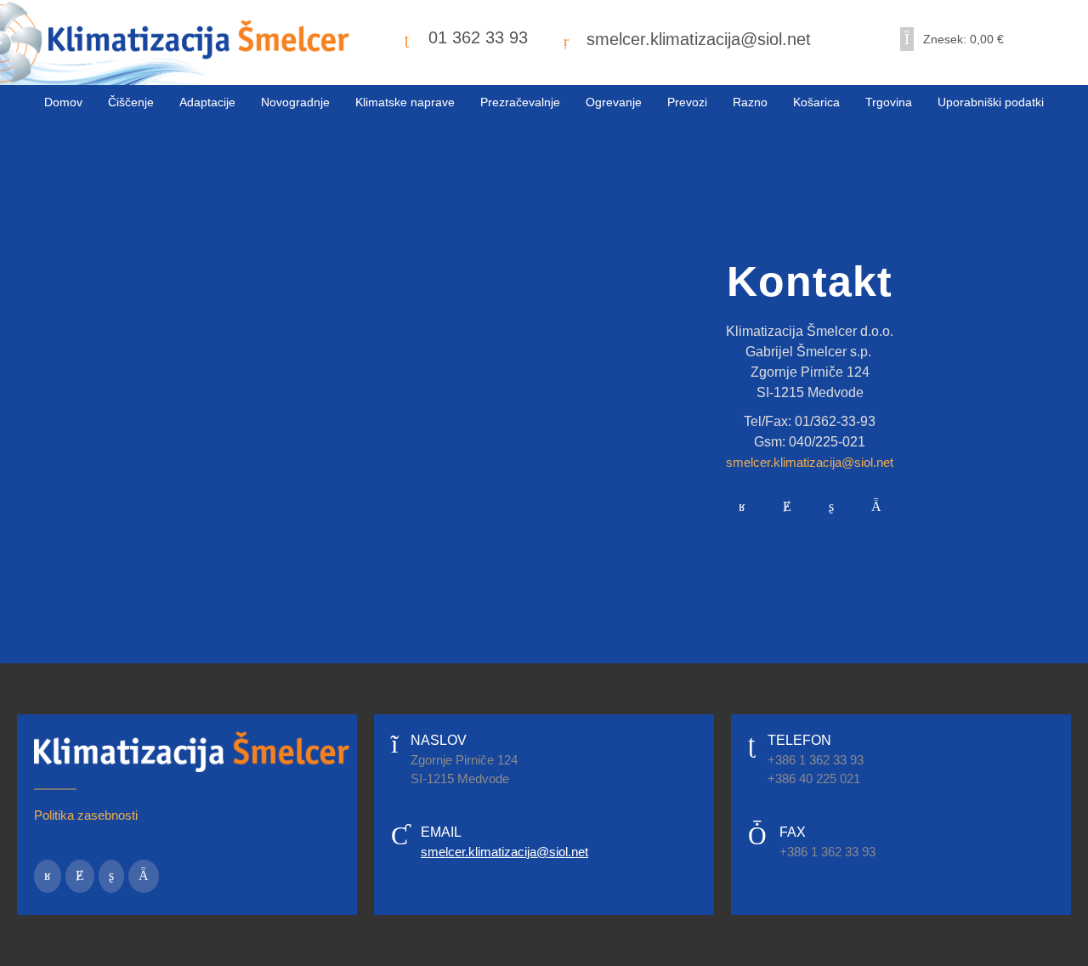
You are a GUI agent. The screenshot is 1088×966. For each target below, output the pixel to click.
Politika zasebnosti (86, 815)
